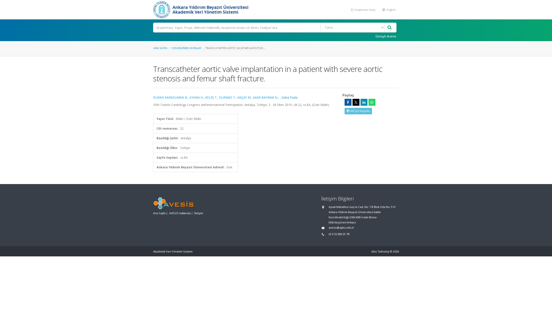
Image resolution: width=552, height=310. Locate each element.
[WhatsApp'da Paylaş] (372, 102)
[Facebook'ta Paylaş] (348, 102)
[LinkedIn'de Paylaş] (364, 102)
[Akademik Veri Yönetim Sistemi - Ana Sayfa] (162, 9)
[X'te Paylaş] (356, 102)
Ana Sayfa (160, 48)
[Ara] (389, 28)
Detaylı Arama (385, 36)
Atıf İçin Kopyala (360, 111)
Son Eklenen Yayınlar (186, 48)
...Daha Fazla (288, 97)
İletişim (198, 213)
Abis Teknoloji (380, 251)
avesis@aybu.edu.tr (341, 227)
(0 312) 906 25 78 (339, 234)
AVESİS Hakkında (180, 213)
